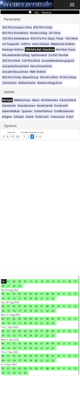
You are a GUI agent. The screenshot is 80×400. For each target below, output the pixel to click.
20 (3, 285)
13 (42, 281)
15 (53, 281)
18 (69, 281)
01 (8, 293)
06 (3, 281)
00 (3, 293)
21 (8, 285)
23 (19, 285)
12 (12, 136)
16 (58, 281)
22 (14, 285)
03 (19, 293)
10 (25, 281)
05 (30, 293)
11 (30, 281)
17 (64, 281)
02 (14, 293)
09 (19, 281)
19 (75, 281)
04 (25, 293)
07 (8, 281)
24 (17, 136)
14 (47, 281)
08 (14, 281)
